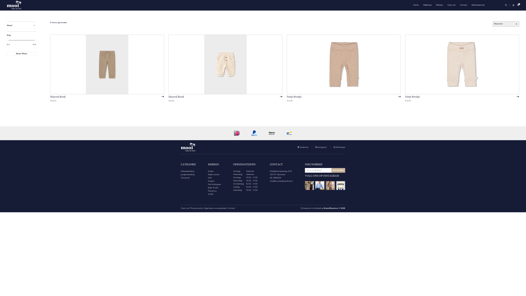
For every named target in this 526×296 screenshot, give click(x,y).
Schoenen (185, 178)
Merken (439, 5)
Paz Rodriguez (214, 184)
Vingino (211, 181)
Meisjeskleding (187, 171)
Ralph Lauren (214, 175)
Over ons (451, 5)
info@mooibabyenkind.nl (281, 181)
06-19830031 (275, 178)
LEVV (210, 178)
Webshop (427, 5)
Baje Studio (213, 188)
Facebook (303, 147)
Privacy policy (197, 208)
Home (416, 5)
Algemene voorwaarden (215, 208)
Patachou (212, 191)
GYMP (210, 194)
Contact (463, 5)
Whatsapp (340, 147)
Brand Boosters (331, 208)
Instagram (322, 147)
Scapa (211, 171)
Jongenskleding (188, 175)
